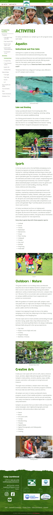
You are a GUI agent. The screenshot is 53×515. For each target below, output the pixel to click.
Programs (4, 35)
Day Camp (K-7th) (8, 41)
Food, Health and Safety (6, 85)
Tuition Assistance (6, 93)
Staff (6, 507)
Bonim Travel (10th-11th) (7, 44)
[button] (50, 4)
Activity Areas (7, 58)
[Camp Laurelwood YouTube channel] (10, 499)
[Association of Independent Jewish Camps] (31, 482)
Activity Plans (7, 69)
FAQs (3, 91)
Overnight (6, 74)
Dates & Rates (5, 72)
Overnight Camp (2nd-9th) (8, 38)
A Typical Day (7, 60)
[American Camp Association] (45, 497)
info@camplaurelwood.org (11, 482)
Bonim (5, 79)
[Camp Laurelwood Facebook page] (13, 493)
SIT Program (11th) (7, 52)
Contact (45, 507)
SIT (5, 82)
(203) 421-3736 (14, 480)
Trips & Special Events (7, 64)
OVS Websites (36, 513)
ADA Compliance (37, 507)
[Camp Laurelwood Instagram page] (7, 493)
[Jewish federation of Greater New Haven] (45, 482)
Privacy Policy (27, 507)
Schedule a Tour (6, 96)
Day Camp (6, 77)
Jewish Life (6, 67)
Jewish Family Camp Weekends (8, 48)
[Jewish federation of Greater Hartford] (31, 497)
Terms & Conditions (15, 507)
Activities (4, 55)
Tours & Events (6, 88)
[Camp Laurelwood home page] (26, 6)
